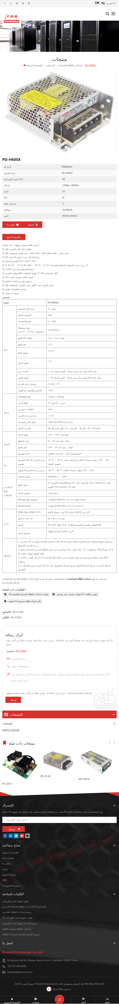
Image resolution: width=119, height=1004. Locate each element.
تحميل (31, 224)
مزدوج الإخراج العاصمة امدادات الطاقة (21, 934)
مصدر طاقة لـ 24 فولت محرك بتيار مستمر (77, 594)
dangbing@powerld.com (20, 971)
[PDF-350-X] (96, 762)
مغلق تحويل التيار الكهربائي (15, 901)
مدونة (5, 868)
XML (4, 880)
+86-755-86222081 (16, 966)
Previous (109, 742)
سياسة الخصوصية (11, 885)
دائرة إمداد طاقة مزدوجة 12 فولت (24, 601)
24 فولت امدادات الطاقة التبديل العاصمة (28, 594)
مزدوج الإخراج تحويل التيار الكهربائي (19, 923)
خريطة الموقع (9, 874)
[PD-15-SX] (57, 761)
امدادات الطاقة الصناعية (80, 578)
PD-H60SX (21, 650)
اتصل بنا (11, 224)
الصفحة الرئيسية (34, 65)
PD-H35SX (18, 611)
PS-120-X (7, 783)
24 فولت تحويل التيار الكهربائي (17, 917)
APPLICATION (10, 730)
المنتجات (7, 723)
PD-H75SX (16, 617)
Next (114, 742)
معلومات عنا (8, 857)
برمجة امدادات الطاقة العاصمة (17, 912)
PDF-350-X (84, 779)
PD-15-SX (45, 776)
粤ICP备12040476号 (95, 983)
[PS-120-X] (19, 764)
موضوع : (16, 650)
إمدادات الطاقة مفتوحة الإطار (16, 928)
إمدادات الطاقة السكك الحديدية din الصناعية (24, 906)
